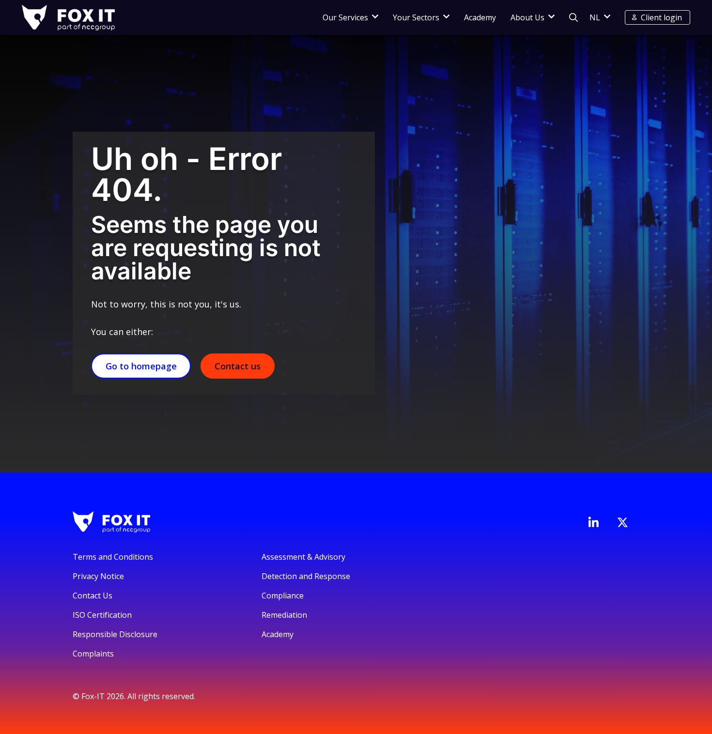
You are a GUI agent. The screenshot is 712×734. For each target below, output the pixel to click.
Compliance (283, 595)
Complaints (93, 653)
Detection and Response (306, 576)
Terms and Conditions (113, 556)
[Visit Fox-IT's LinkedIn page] (593, 522)
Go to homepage (141, 366)
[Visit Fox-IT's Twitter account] (622, 522)
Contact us (238, 366)
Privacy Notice (98, 576)
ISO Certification (102, 615)
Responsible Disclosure (115, 634)
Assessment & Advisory (303, 556)
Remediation (284, 615)
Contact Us (92, 595)
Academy (480, 17)
